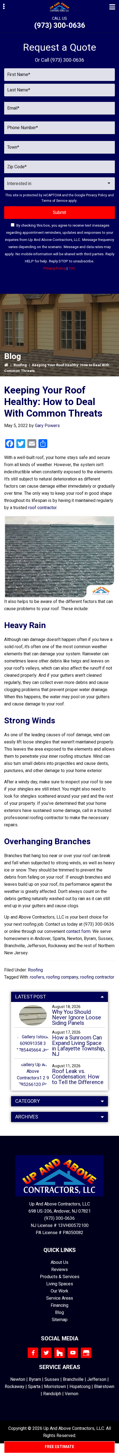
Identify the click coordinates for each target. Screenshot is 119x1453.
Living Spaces (59, 1284)
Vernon (71, 1393)
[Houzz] (59, 1353)
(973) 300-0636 (59, 25)
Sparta (34, 1386)
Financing (59, 1305)
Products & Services (59, 1276)
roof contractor (42, 507)
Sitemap (60, 1319)
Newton (17, 1379)
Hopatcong (79, 1386)
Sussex (52, 1379)
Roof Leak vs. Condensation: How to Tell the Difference (78, 1077)
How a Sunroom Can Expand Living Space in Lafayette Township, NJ (78, 1046)
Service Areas (59, 1298)
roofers (37, 977)
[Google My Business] (86, 1353)
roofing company (62, 977)
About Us (59, 1262)
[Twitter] (46, 1353)
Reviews (59, 1269)
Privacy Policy (96, 195)
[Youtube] (73, 1353)
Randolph (52, 1393)
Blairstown (104, 1386)
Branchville (73, 1379)
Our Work (59, 1291)
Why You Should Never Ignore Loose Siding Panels (76, 1017)
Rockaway (14, 1386)
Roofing (20, 365)
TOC (72, 268)
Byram (35, 1379)
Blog (59, 1312)
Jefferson (96, 1379)
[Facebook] (33, 1353)
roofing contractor (97, 977)
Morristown (55, 1386)
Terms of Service (55, 200)
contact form (78, 931)
